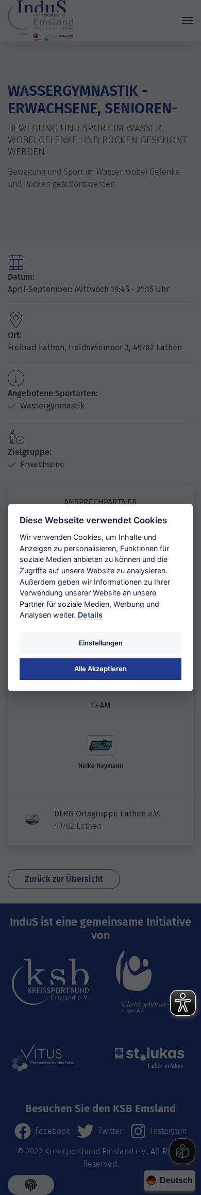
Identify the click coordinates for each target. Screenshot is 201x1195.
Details (90, 614)
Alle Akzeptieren (100, 668)
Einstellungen (101, 643)
